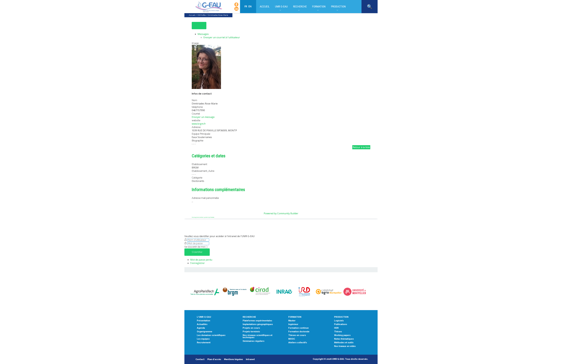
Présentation (203, 321)
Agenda (201, 328)
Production (338, 6)
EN (250, 6)
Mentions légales (233, 359)
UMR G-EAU (281, 6)
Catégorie (197, 177)
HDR (336, 328)
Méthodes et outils (343, 343)
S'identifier (197, 252)
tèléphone (197, 107)
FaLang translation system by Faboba (203, 217)
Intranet (250, 359)
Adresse (196, 127)
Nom (194, 100)
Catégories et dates (208, 155)
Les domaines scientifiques (211, 335)
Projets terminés (251, 332)
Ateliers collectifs (297, 343)
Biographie (197, 140)
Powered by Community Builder (281, 213)
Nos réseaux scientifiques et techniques (257, 336)
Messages (203, 34)
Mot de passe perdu (201, 259)
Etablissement (199, 164)
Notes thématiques (344, 339)
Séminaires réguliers (253, 341)
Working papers (342, 335)
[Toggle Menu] (199, 25)
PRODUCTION (341, 317)
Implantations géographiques (258, 324)
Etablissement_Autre (203, 171)
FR (246, 6)
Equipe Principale (201, 133)
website (196, 120)
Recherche (300, 6)
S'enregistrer (197, 263)
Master (291, 321)
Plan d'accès (214, 359)
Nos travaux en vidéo (345, 346)
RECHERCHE (249, 317)
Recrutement (203, 343)
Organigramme (204, 332)
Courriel (196, 113)
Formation (319, 6)
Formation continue (298, 328)
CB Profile (201, 15)
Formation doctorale (298, 332)
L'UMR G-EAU (204, 317)
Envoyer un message (203, 117)
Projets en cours (251, 328)
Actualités (202, 324)
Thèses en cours (297, 335)
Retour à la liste (361, 147)
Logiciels (339, 321)
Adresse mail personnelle (205, 198)
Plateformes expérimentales (257, 321)
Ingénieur (293, 324)
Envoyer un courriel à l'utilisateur (221, 37)
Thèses (338, 332)
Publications (340, 324)
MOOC (291, 339)
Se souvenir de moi (194, 246)
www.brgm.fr (199, 123)
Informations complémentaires (218, 189)
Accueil (265, 6)
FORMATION (294, 317)
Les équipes (203, 339)
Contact (200, 359)
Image (195, 43)
